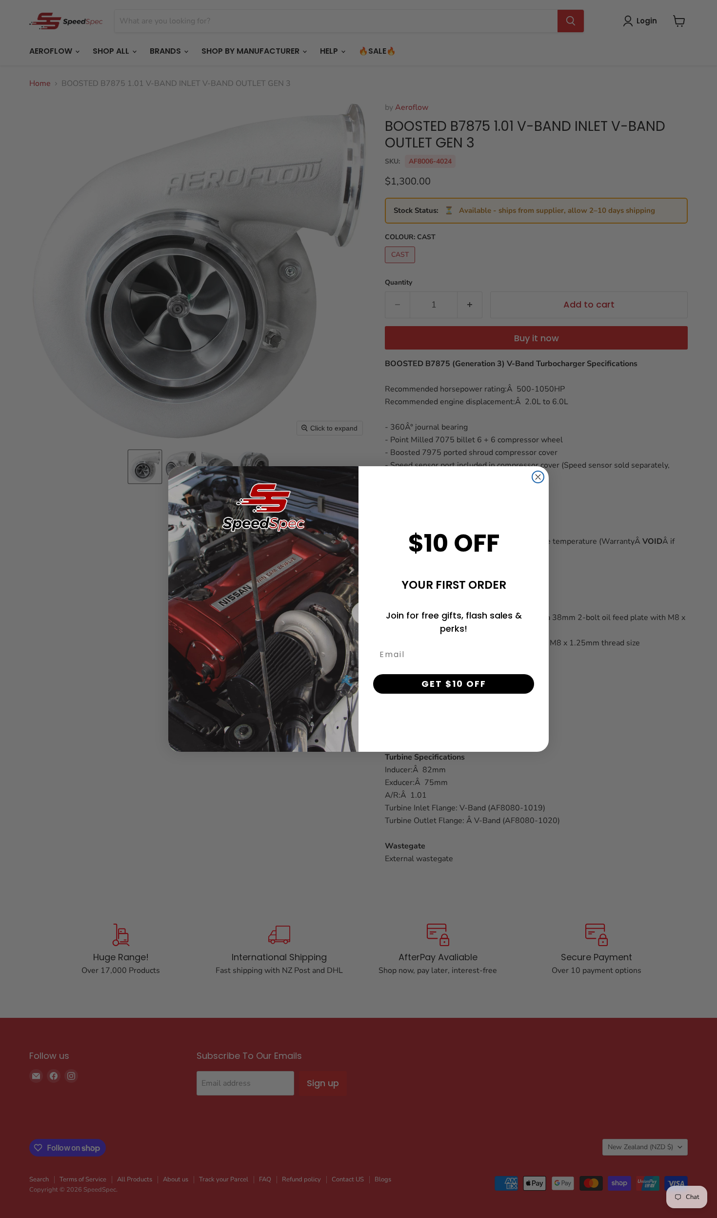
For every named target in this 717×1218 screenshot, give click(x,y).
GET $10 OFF (453, 684)
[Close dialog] (538, 477)
